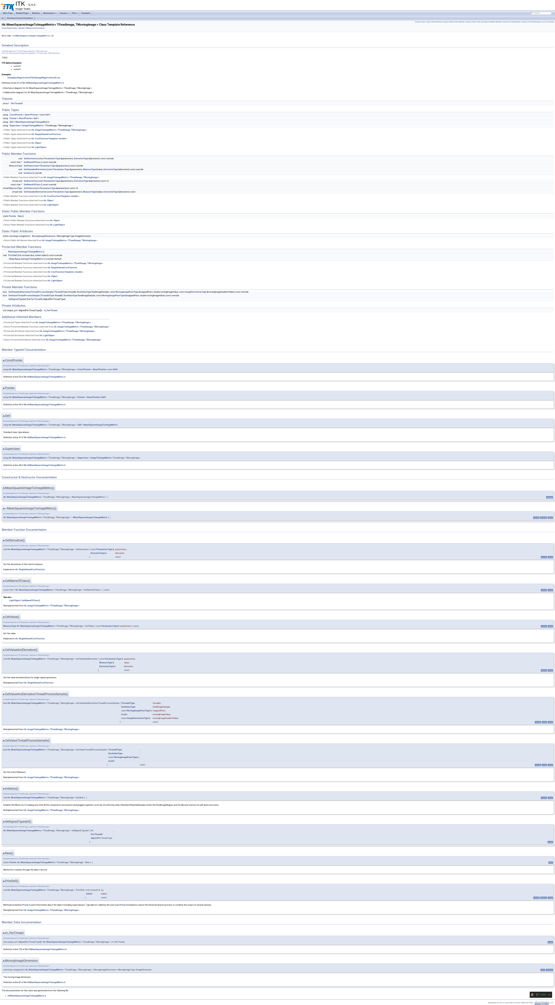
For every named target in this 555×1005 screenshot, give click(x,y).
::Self (79, 425)
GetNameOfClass (32, 162)
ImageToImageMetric (32, 125)
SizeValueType (84, 292)
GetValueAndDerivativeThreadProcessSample (30, 292)
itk (2, 18)
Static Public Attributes (480, 22)
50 (20, 377)
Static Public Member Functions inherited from (32, 220)
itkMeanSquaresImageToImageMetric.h (33, 36)
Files (74, 13)
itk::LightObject (38, 147)
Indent (38, 255)
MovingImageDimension (43, 236)
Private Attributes (534, 22)
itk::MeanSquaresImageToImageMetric (28, 369)
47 (20, 437)
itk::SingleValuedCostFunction (46, 134)
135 (20, 949)
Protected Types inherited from (47, 322)
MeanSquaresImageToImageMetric (20, 18)
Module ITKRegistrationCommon (32, 28)
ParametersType (52, 158)
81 (20, 982)
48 (20, 465)
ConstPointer (16, 115)
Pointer (13, 118)
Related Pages (22, 13)
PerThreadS (17, 103)
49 (20, 404)
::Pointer (80, 397)
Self (47, 115)
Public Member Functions (439, 22)
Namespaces (49, 13)
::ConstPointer (83, 369)
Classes (63, 13)
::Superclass (82, 458)
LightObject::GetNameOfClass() (24, 600)
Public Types (425, 22)
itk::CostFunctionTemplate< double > (49, 138)
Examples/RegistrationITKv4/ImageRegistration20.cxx (34, 78)
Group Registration (9, 28)
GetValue (28, 166)
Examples (86, 13)
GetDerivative (30, 158)
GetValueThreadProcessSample (23, 295)
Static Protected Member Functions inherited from (57, 327)
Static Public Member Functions (460, 22)
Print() (25, 905)
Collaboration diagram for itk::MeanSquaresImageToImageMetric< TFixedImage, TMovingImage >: (48, 92)
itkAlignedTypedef (17, 299)
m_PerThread (50, 310)
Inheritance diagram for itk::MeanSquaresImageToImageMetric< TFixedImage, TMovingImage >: (47, 88)
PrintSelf (12, 255)
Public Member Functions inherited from (51, 177)
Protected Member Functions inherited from (53, 263)
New (20, 216)
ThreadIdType (61, 292)
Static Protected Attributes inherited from (53, 340)
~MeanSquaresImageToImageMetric (26, 259)
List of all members (547, 22)
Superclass (15, 125)
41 (18, 83)
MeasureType (15, 166)
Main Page (8, 13)
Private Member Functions (518, 22)
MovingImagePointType (127, 292)
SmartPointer (31, 115)
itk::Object (36, 143)
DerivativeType (81, 158)
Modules (36, 13)
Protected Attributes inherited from (49, 331)
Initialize (28, 173)
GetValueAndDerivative (35, 169)
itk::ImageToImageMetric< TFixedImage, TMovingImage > (59, 130)
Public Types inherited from (45, 130)
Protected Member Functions (498, 22)
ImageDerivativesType (195, 292)
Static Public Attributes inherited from (51, 240)
